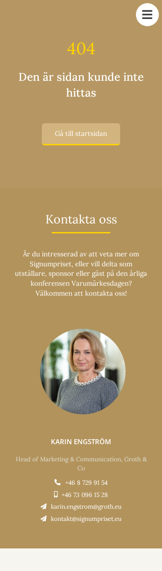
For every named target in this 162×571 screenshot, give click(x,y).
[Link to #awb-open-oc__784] (147, 14)
